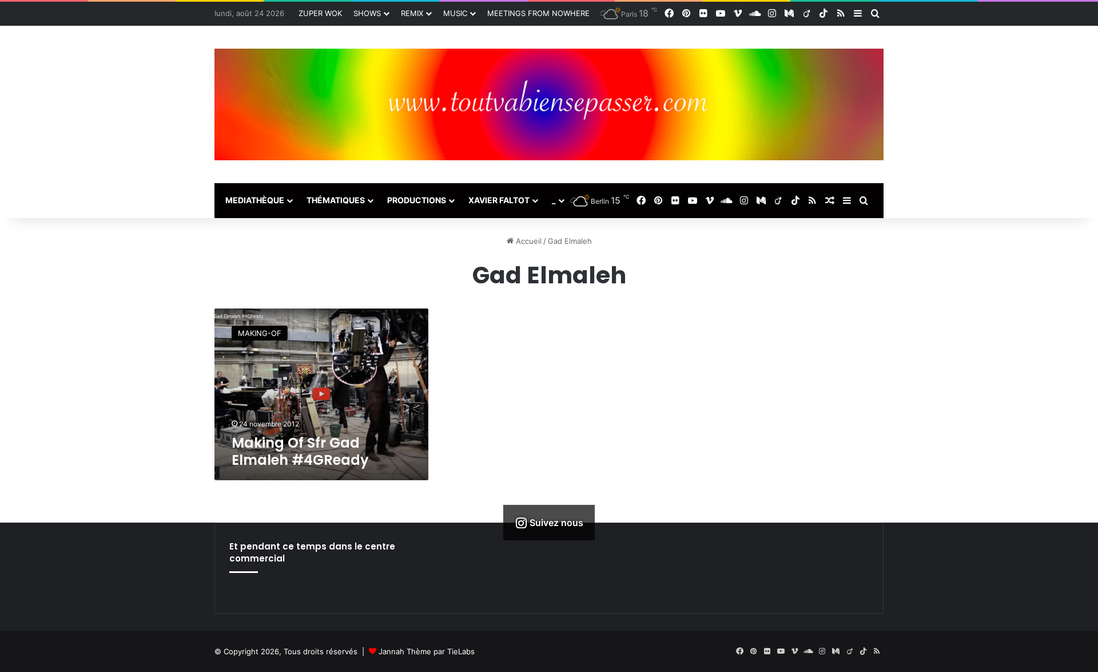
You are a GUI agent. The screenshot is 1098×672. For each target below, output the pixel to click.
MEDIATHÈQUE (254, 200)
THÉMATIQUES (336, 200)
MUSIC (455, 13)
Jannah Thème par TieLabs (427, 651)
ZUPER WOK (320, 13)
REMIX (412, 13)
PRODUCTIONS (416, 200)
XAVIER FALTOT (499, 200)
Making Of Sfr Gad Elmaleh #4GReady (300, 451)
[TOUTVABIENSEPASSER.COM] (549, 104)
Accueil (528, 241)
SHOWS (367, 13)
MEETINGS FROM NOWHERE (538, 13)
